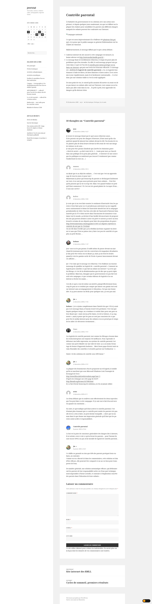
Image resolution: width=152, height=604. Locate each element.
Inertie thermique (32, 123)
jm (82, 102)
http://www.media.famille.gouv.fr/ (91, 57)
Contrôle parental (80, 427)
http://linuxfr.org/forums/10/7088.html (79, 381)
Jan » (32, 44)
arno (75, 392)
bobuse (76, 241)
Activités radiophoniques (34, 72)
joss (74, 129)
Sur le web (103, 102)
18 (37, 34)
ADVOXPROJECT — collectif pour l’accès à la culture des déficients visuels (36, 92)
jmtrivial (31, 7)
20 (42, 34)
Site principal (31, 66)
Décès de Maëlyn (32, 120)
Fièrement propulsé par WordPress (77, 598)
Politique (96, 102)
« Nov (28, 44)
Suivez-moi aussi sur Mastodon (75, 600)
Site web (69, 536)
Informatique (89, 102)
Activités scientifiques (33, 75)
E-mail (69, 528)
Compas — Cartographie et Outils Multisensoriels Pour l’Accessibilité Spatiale (36, 85)
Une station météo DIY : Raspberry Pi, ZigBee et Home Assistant (36, 128)
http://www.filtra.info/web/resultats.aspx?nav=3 (83, 376)
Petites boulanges (32, 69)
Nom (68, 519)
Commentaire (71, 493)
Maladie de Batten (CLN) (34, 107)
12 (39, 32)
